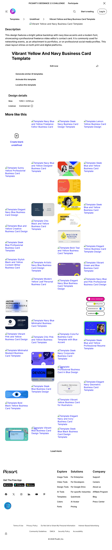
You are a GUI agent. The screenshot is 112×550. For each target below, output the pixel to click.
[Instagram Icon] (21, 494)
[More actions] (50, 124)
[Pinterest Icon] (44, 494)
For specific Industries (81, 492)
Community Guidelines (38, 531)
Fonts (59, 506)
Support (96, 477)
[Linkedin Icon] (29, 494)
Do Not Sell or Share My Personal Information (58, 526)
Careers (96, 482)
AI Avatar (75, 501)
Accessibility (78, 531)
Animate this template (26, 79)
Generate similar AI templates (29, 74)
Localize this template (26, 85)
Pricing (74, 506)
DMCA (52, 531)
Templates (62, 497)
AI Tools (60, 492)
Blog (95, 497)
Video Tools (62, 482)
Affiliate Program (100, 492)
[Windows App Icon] (30, 485)
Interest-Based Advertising (89, 526)
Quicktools (75, 497)
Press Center (98, 501)
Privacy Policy (32, 526)
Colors (60, 501)
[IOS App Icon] (8, 485)
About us (97, 487)
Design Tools (63, 487)
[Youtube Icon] (36, 494)
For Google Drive (78, 487)
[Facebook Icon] (6, 494)
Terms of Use (18, 526)
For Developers (77, 482)
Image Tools (62, 477)
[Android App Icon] (19, 485)
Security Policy (64, 531)
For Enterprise (77, 477)
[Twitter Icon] (13, 494)
